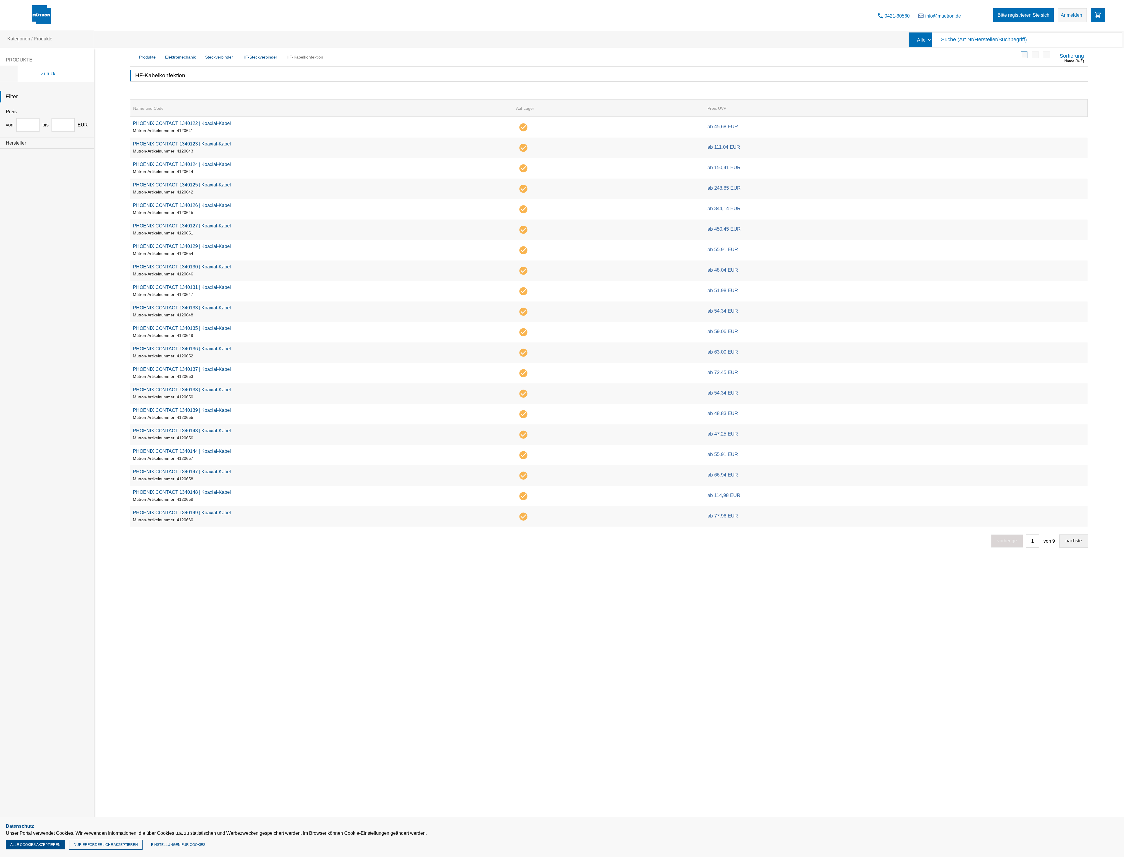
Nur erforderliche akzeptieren (106, 845)
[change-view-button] (1024, 55)
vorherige (1007, 540)
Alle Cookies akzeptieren (35, 845)
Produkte (147, 57)
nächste (1073, 540)
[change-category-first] (9, 74)
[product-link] (609, 127)
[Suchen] (1115, 39)
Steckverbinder (219, 57)
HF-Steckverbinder (259, 57)
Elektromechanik (180, 57)
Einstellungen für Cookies (178, 845)
